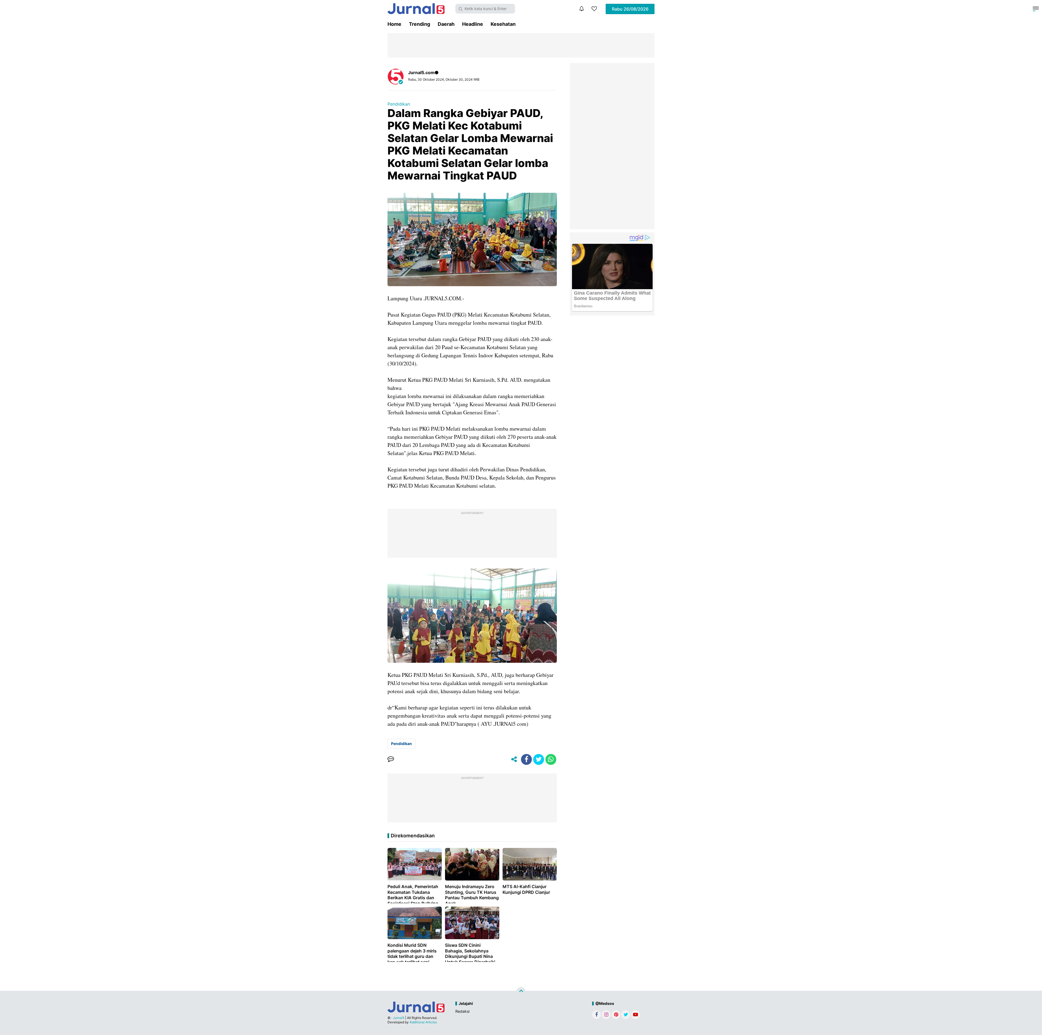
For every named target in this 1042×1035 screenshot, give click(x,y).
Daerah (446, 24)
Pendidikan (398, 104)
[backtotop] (521, 991)
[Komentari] (390, 759)
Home (394, 24)
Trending (419, 24)
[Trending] (594, 8)
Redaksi (462, 1011)
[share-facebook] (526, 759)
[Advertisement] (612, 146)
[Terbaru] (581, 8)
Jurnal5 (398, 1018)
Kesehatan (503, 24)
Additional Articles (423, 1022)
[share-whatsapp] (550, 759)
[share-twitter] (538, 759)
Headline (472, 24)
